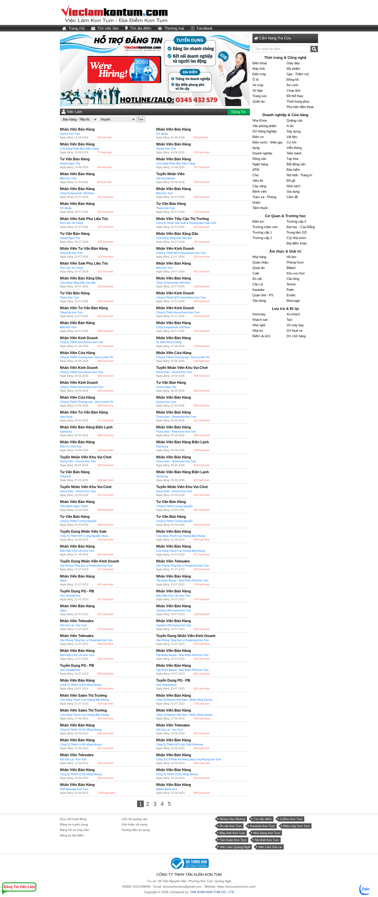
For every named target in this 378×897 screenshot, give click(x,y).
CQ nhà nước (296, 238)
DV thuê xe (295, 330)
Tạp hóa (292, 159)
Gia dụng (293, 191)
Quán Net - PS (262, 295)
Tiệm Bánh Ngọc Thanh (74, 506)
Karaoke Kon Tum (262, 826)
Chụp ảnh (293, 90)
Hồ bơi (291, 257)
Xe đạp (257, 90)
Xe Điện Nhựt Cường (169, 342)
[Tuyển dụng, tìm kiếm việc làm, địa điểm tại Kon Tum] (114, 12)
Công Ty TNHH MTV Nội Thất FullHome (179, 744)
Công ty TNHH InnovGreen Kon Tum (178, 312)
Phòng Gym (295, 262)
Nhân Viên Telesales (173, 561)
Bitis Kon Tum (68, 178)
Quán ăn (258, 268)
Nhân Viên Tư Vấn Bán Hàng (84, 248)
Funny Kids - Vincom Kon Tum (174, 372)
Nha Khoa (259, 120)
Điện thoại (259, 63)
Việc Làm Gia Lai (270, 847)
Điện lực (258, 221)
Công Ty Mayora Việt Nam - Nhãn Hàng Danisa (184, 699)
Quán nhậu (260, 262)
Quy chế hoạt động (73, 819)
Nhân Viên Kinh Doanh (175, 308)
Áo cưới (292, 85)
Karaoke (258, 289)
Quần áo (258, 101)
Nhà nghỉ (258, 325)
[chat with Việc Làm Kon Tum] (364, 889)
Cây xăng (259, 186)
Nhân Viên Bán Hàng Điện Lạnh (86, 427)
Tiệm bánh (294, 153)
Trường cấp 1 (262, 232)
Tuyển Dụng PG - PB (77, 591)
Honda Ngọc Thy (70, 163)
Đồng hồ (293, 79)
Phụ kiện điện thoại (300, 107)
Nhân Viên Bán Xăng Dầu (177, 234)
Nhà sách (293, 186)
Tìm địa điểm (140, 28)
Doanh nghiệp (262, 153)
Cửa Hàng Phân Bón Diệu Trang (79, 148)
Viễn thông (294, 148)
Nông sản (259, 159)
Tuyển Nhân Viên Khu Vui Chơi (182, 368)
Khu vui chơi (295, 273)
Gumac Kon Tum (70, 133)
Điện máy (259, 74)
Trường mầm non (265, 227)
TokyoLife (65, 476)
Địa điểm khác (297, 243)
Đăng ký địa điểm (72, 835)
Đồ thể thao (295, 96)
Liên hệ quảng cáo (134, 819)
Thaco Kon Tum (165, 208)
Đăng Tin (238, 112)
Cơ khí (291, 142)
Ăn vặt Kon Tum (231, 826)
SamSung (66, 431)
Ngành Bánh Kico (166, 789)
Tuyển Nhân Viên (170, 174)
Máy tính (258, 68)
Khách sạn (260, 319)
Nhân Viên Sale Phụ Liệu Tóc (84, 219)
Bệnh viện (259, 191)
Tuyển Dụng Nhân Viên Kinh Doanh (89, 561)
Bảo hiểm (293, 169)
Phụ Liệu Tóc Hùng (71, 223)
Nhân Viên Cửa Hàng (77, 353)
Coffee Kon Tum (291, 819)
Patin (290, 289)
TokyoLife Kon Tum (71, 253)
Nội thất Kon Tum (267, 840)
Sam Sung (66, 416)
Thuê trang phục (298, 101)
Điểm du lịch (261, 336)
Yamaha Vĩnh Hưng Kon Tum (173, 610)
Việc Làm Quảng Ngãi (235, 847)
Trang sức (259, 96)
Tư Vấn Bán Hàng (75, 159)
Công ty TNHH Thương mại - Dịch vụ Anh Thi (86, 357)
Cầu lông (293, 279)
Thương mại (174, 28)
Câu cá (257, 284)
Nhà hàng (259, 257)
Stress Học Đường (232, 819)
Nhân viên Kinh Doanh (175, 248)
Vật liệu (292, 137)
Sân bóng (259, 300)
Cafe (255, 273)
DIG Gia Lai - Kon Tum (73, 625)
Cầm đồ (292, 197)
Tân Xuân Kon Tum (233, 840)
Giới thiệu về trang (134, 824)
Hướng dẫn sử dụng (136, 830)
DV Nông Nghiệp (264, 131)
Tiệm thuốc (260, 208)
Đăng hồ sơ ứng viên (74, 830)
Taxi (289, 319)
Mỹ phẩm (293, 68)
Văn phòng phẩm (264, 126)
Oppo (63, 580)
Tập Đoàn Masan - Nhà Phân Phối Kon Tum (182, 580)
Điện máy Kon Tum (296, 826)
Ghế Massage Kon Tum (74, 789)
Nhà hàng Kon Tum (266, 833)
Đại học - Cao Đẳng (301, 227)
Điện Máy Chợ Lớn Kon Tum (77, 550)
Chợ (255, 175)
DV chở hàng (296, 336)
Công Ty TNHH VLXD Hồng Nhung (81, 684)
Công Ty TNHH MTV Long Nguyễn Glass (84, 536)
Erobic (291, 295)
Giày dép (293, 63)
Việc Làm (74, 112)
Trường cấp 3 (296, 221)
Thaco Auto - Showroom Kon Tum (176, 416)
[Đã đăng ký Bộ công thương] (189, 863)
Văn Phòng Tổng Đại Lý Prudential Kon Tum (86, 565)
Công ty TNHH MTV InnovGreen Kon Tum (181, 253)
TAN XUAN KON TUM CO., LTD (212, 892)
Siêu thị (257, 180)
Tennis (291, 284)
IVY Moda (162, 133)
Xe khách (293, 314)
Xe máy (258, 85)
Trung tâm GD (297, 232)
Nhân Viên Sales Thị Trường (83, 695)
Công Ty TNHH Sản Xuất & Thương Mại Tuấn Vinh (186, 223)
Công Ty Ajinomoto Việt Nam (77, 193)
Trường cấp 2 (262, 238)
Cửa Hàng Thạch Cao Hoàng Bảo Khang (180, 536)
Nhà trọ (257, 330)
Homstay (259, 314)
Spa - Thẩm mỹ (298, 74)
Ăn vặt (257, 279)
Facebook (205, 28)
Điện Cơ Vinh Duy (71, 446)
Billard (291, 268)
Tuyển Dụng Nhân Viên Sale (83, 531)
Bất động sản (296, 164)
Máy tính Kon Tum (232, 833)
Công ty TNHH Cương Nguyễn (174, 506)
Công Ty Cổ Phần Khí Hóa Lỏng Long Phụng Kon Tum (188, 759)
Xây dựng (294, 131)
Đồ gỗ (291, 180)
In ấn (290, 126)
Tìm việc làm (108, 28)
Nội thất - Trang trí (299, 175)
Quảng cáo (294, 120)
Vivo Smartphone (70, 595)
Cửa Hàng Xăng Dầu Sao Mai (174, 238)
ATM (255, 169)
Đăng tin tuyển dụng (74, 824)
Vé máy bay (295, 325)
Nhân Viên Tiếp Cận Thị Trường (182, 219)
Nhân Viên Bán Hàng (77, 129)
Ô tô (255, 79)
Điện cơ (258, 137)
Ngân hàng (260, 164)
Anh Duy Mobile (165, 178)
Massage (293, 300)
